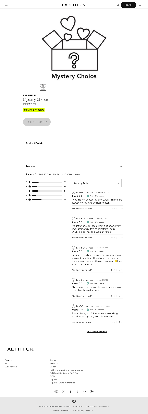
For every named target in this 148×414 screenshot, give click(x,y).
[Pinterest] (92, 392)
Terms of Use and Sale (61, 411)
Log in (128, 4)
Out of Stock (37, 122)
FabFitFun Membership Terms (97, 406)
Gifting (53, 376)
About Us (54, 363)
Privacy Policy (78, 406)
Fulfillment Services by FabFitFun (64, 373)
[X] (63, 392)
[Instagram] (56, 392)
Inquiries (53, 379)
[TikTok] (77, 392)
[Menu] (6, 5)
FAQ (7, 363)
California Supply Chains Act (82, 411)
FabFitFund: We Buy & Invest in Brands (66, 370)
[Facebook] (70, 392)
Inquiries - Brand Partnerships (62, 382)
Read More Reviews (97, 332)
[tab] (43, 87)
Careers (53, 366)
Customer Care (11, 366)
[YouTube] (84, 392)
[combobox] (97, 183)
